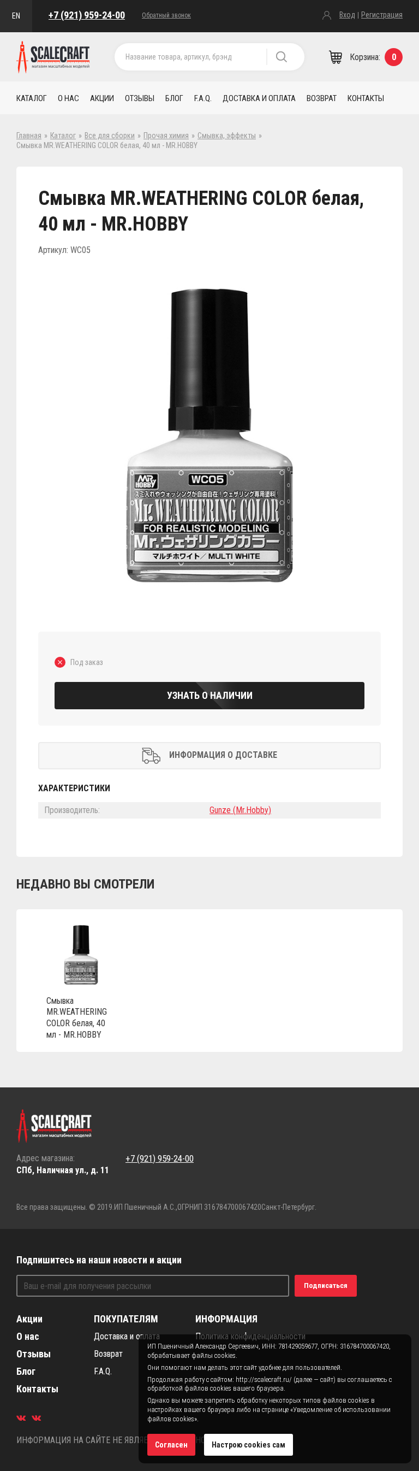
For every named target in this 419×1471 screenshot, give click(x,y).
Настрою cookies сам (248, 1444)
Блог (174, 98)
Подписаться (326, 1285)
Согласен (171, 1444)
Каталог (31, 98)
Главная (28, 135)
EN (16, 15)
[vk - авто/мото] (21, 1418)
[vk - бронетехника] (36, 1418)
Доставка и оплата (259, 98)
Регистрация (382, 14)
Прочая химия (166, 135)
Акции (102, 98)
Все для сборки (110, 135)
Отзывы (139, 98)
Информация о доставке (223, 755)
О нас (68, 98)
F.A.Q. (203, 98)
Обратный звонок (166, 15)
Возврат (322, 98)
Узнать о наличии (210, 695)
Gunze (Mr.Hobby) (240, 810)
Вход (347, 14)
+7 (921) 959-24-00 (87, 15)
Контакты (366, 98)
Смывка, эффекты (226, 135)
